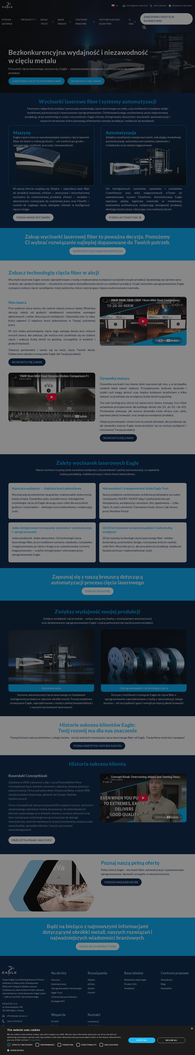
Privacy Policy (34, 1040)
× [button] (192, 1029)
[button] (65, 1050)
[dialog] (97, 1040)
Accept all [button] (141, 1040)
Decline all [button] (171, 1040)
